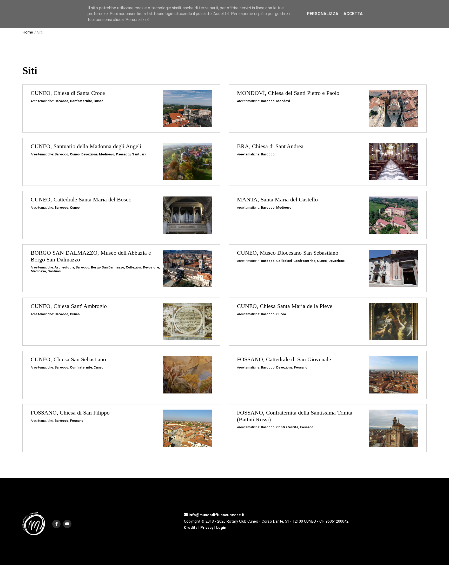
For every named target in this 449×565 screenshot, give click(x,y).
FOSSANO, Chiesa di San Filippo (70, 413)
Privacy (206, 527)
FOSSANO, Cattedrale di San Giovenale (284, 359)
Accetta (353, 13)
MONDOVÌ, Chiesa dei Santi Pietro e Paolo (288, 93)
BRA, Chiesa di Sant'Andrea (270, 146)
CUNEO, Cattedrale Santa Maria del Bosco (81, 199)
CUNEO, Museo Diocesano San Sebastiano (287, 253)
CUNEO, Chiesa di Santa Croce (68, 93)
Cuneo (98, 101)
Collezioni (133, 267)
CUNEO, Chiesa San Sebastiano (68, 359)
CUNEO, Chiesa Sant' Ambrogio (69, 306)
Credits (190, 527)
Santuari (139, 154)
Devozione (89, 154)
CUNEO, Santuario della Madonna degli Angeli (86, 146)
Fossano (300, 367)
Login (221, 527)
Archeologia (64, 267)
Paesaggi (123, 154)
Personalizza (322, 13)
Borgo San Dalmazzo (107, 267)
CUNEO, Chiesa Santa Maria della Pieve (284, 306)
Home (27, 32)
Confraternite (81, 101)
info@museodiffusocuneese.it (216, 515)
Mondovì (283, 101)
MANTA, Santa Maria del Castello (277, 199)
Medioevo (106, 154)
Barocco (61, 101)
